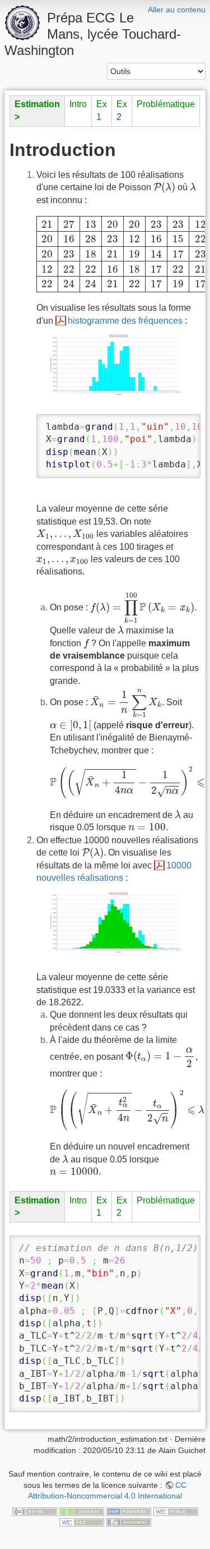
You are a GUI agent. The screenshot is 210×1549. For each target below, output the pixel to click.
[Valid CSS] (81, 1521)
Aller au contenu (177, 9)
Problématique (166, 104)
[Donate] (81, 1510)
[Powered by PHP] (128, 1510)
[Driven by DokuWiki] (128, 1521)
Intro (78, 104)
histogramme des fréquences (125, 320)
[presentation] (164, 187)
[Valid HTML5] (175, 1510)
